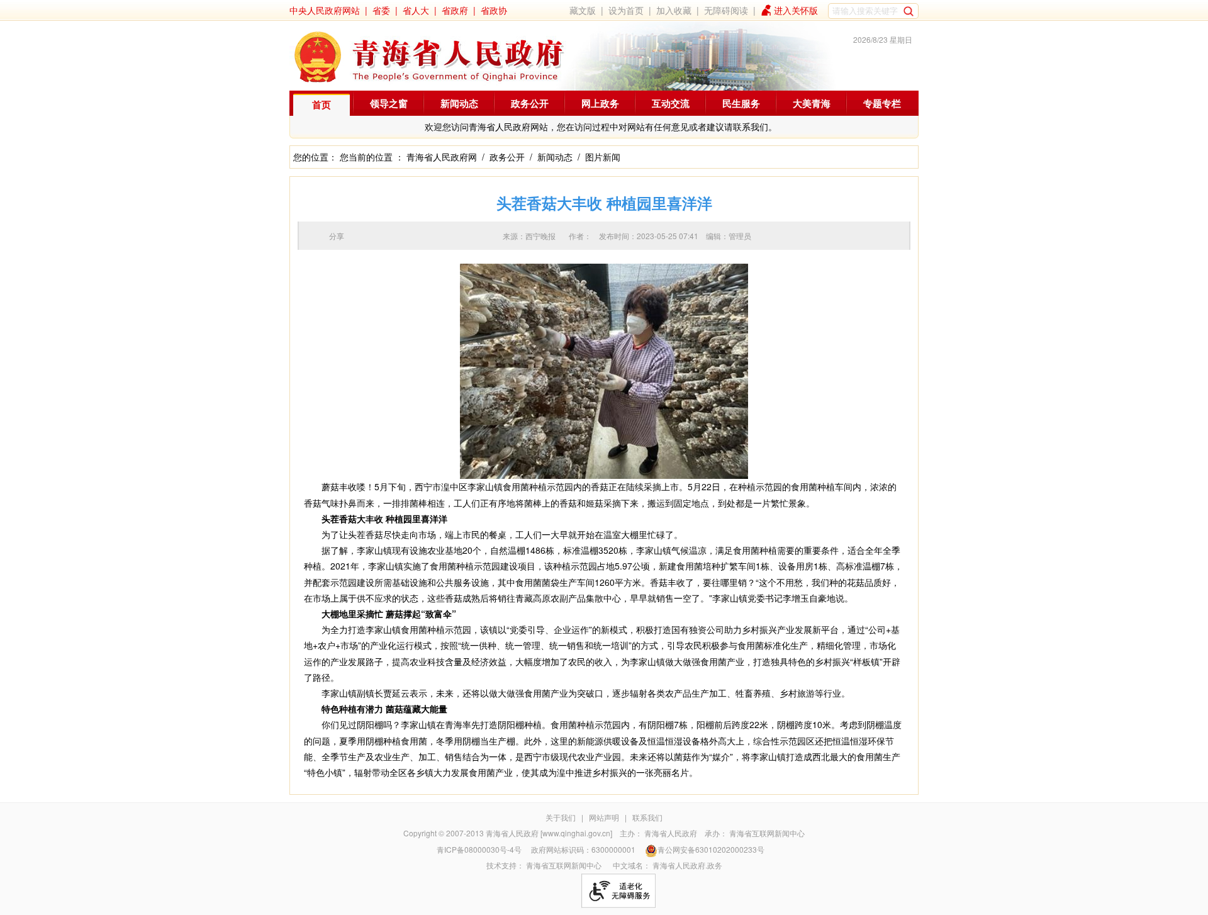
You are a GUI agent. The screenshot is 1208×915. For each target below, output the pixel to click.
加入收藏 (673, 10)
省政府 (455, 10)
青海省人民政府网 (441, 156)
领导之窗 (389, 103)
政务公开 (530, 103)
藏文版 (582, 10)
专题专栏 (882, 103)
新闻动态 (459, 103)
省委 (381, 10)
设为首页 (626, 10)
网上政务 (600, 103)
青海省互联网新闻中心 (767, 833)
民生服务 (741, 103)
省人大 (416, 10)
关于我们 (560, 817)
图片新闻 (602, 156)
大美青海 (811, 103)
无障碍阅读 (726, 10)
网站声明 (604, 817)
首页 (321, 104)
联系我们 (647, 817)
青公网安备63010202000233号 (710, 849)
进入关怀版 (796, 10)
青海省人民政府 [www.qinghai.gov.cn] (549, 833)
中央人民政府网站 (324, 10)
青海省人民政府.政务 (687, 865)
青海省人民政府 (670, 833)
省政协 (494, 10)
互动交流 (671, 103)
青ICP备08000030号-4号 (479, 849)
